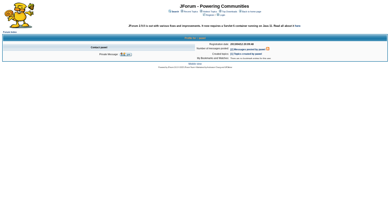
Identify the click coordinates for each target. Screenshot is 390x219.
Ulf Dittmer (228, 67)
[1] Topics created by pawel (246, 54)
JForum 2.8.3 (173, 67)
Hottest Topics (210, 11)
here (297, 25)
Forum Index (10, 32)
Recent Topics (191, 11)
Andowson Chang (214, 67)
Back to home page (251, 11)
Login (222, 15)
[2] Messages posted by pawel (247, 49)
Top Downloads (229, 11)
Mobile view (195, 63)
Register (210, 15)
